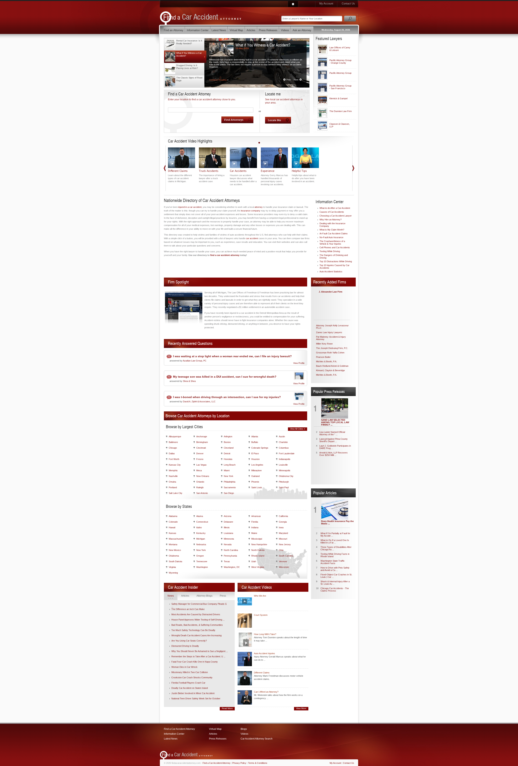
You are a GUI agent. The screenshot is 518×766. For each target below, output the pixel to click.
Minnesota (229, 539)
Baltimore (173, 442)
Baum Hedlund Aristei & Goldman (332, 366)
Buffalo (254, 442)
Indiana (254, 527)
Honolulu (228, 459)
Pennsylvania (230, 556)
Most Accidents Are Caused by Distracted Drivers (195, 614)
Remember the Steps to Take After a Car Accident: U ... (198, 656)
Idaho (199, 527)
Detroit (227, 453)
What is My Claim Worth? (332, 229)
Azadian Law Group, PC (194, 360)
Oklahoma (174, 556)
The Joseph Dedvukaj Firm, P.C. (332, 348)
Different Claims (262, 672)
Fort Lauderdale (286, 453)
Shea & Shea (189, 381)
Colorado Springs (259, 448)
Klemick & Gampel (338, 98)
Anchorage (201, 436)
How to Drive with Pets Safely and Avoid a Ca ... (335, 568)
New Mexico (175, 550)
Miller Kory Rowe (324, 343)
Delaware (228, 522)
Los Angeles (257, 465)
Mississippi (256, 539)
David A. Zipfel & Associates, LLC (199, 401)
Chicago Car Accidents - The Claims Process (335, 589)
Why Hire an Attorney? (331, 219)
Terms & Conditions (257, 763)
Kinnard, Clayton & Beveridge (330, 370)
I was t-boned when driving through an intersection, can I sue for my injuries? (227, 397)
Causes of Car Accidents (332, 212)
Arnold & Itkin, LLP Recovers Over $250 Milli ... (333, 453)
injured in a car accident (190, 207)
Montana (173, 544)
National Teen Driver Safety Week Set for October (195, 698)
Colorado (173, 522)
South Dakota (175, 561)
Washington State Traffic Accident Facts (333, 562)
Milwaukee (256, 470)
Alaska (199, 516)
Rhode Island (257, 556)
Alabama (173, 516)
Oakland (255, 476)
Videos (244, 733)
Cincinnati (201, 448)
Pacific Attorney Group (340, 73)
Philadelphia (229, 482)
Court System (260, 615)
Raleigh (200, 487)
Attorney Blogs (204, 595)
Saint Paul (284, 487)
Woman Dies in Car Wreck (184, 667)
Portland (173, 487)
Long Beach (230, 465)
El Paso (255, 453)
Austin (282, 436)
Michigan (200, 539)
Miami (226, 470)
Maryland (283, 533)
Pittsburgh (284, 482)
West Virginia (257, 567)
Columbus (284, 448)
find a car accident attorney (224, 255)
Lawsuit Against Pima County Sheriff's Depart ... (333, 440)
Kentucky (201, 533)
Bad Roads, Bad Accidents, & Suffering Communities (197, 625)
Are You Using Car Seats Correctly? (189, 640)
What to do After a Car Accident (335, 208)
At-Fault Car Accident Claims (334, 233)
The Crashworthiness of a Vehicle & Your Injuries (332, 242)
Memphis (173, 470)
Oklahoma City (286, 476)
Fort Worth (174, 459)
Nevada (227, 544)
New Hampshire (259, 544)
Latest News (170, 738)
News (171, 595)
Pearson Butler (323, 357)
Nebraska (201, 544)
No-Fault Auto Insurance (331, 237)
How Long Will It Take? (265, 634)
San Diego (229, 493)
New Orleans (202, 476)
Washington (202, 567)
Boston (227, 442)
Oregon (200, 556)
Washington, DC (232, 567)
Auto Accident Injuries (264, 653)
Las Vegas (201, 465)
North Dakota (257, 550)
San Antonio (202, 493)
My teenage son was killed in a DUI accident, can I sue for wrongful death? (224, 376)
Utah (253, 561)
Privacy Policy (239, 763)
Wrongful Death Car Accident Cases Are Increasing (196, 635)
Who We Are (260, 596)
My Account (326, 3)
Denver (200, 453)
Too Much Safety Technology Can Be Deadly (193, 630)
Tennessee (201, 561)
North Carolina (231, 550)
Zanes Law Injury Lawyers (329, 332)
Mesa (199, 470)
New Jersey (285, 544)
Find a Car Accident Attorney (179, 729)
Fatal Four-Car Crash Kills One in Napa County (194, 661)
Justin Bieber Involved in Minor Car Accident (192, 693)
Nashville (173, 476)
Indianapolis (284, 459)
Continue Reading (218, 80)
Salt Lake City (175, 493)
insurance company (250, 210)
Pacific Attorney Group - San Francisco (340, 87)
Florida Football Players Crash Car (188, 682)
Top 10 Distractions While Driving (336, 261)
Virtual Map (215, 729)
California (283, 516)
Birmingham (202, 442)
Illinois (227, 527)
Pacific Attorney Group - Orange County (340, 61)
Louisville (283, 465)
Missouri (283, 539)
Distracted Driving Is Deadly (185, 646)
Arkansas (256, 516)
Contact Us (348, 3)
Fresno (199, 459)
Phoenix (255, 482)
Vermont (283, 561)
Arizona (227, 516)
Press (223, 595)
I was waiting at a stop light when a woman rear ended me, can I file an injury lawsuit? (232, 356)
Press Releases (217, 738)
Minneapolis (284, 470)
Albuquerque (175, 436)
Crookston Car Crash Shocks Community (191, 677)
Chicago (173, 448)
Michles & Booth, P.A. (326, 361)
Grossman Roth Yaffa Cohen (330, 352)
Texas (227, 561)
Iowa (281, 527)
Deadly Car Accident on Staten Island (189, 688)
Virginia (172, 567)
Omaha (172, 482)
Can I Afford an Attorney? (266, 692)
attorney (259, 207)
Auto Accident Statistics (331, 271)
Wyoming (173, 573)
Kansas (172, 533)
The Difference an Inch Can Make (188, 609)
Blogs (244, 729)
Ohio (281, 550)
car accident (252, 238)
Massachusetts (176, 539)
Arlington (228, 436)
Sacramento (230, 487)
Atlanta (254, 436)
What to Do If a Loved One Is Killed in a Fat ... (335, 541)
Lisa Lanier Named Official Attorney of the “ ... (332, 433)
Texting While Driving (330, 251)
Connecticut (202, 522)
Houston (255, 459)
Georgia (283, 522)
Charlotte (283, 442)
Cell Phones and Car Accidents (335, 247)
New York (228, 476)
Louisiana (228, 533)
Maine (254, 533)
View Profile (299, 363)
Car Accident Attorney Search (257, 738)
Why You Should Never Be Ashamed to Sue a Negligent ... (199, 651)
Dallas (172, 453)
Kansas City (175, 465)
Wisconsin (284, 567)
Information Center (174, 733)
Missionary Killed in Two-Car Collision (189, 672)
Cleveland (229, 448)
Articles (185, 595)
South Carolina (286, 556)
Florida (254, 522)
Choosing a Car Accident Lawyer (336, 215)
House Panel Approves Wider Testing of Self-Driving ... (198, 619)
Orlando (200, 482)
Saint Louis (256, 487)
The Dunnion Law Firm (340, 111)
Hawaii (172, 527)
